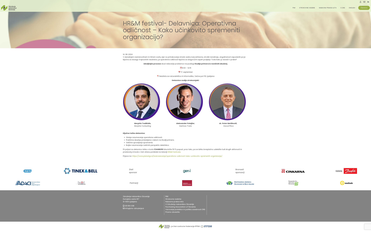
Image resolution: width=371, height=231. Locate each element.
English (352, 8)
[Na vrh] (367, 225)
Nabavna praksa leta (328, 8)
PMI (294, 8)
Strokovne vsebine (307, 8)
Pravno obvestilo (172, 212)
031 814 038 (129, 206)
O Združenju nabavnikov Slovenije (179, 204)
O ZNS (342, 8)
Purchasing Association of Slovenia (180, 207)
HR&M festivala (174, 152)
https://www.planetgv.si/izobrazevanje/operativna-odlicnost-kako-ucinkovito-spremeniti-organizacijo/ (177, 156)
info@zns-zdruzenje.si (134, 208)
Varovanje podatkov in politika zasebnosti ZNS (185, 209)
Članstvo (364, 8)
